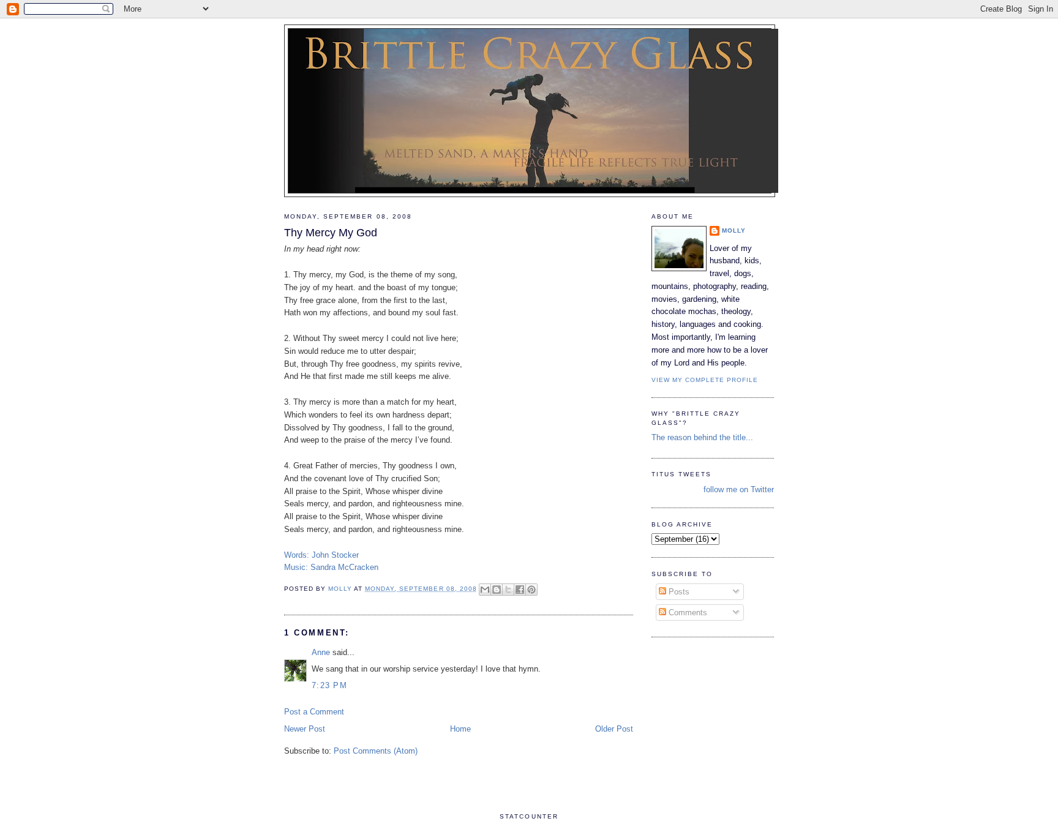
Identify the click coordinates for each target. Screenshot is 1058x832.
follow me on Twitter (738, 489)
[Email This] (485, 589)
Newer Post (304, 728)
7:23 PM (329, 685)
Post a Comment (314, 711)
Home (460, 728)
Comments (686, 612)
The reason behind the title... (702, 437)
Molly (734, 230)
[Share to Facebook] (520, 589)
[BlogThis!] (496, 589)
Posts (677, 591)
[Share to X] (508, 589)
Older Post (614, 728)
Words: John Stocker (321, 555)
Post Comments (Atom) (376, 750)
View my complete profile (704, 380)
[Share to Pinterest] (531, 589)
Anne (321, 652)
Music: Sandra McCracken (331, 567)
